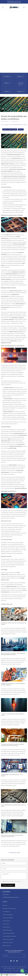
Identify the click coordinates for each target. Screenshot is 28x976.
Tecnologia (6, 76)
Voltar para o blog (15, 852)
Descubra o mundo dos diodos (16, 124)
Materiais (19, 76)
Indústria (6, 91)
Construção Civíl (20, 83)
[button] (2, 7)
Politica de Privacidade (8, 917)
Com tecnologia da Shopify (10, 968)
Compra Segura (6, 911)
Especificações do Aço (7, 930)
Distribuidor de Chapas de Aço (9, 908)
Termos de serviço (16, 970)
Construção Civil (6, 927)
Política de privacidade (7, 970)
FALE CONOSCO (6, 891)
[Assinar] (23, 955)
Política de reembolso (20, 968)
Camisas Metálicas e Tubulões (9, 936)
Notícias (6, 83)
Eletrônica (20, 129)
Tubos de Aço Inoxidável (8, 939)
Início (2, 124)
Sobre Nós (5, 905)
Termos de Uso (6, 924)
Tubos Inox (19, 91)
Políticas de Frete (6, 920)
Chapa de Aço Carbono (8, 942)
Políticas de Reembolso (8, 914)
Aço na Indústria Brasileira (8, 933)
